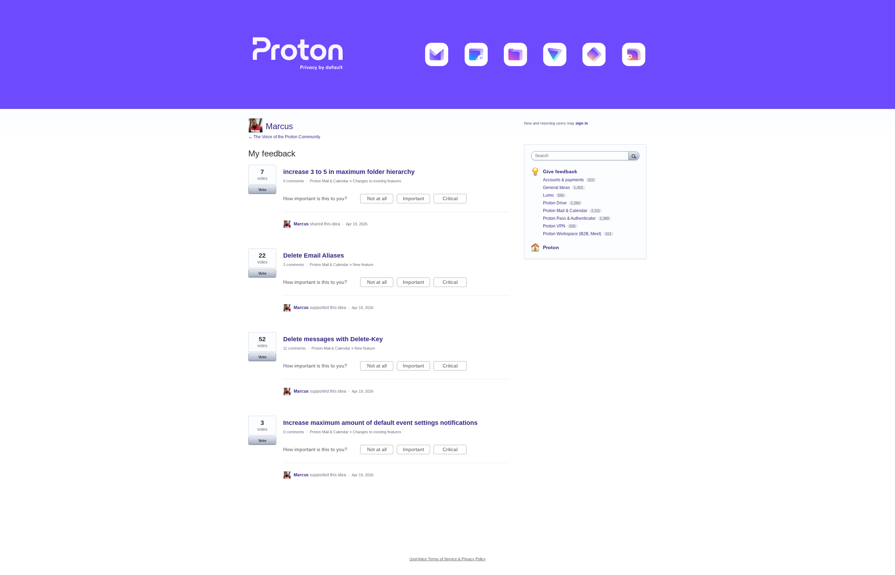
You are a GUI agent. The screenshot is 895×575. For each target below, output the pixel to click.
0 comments (293, 181)
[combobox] (582, 155)
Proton (551, 247)
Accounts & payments (564, 179)
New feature (363, 264)
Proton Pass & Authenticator (570, 218)
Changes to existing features (377, 181)
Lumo (549, 195)
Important (416, 199)
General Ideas (557, 187)
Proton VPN (554, 226)
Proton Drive (555, 203)
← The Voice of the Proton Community (284, 136)
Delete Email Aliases (313, 255)
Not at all (380, 199)
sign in (581, 123)
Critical (455, 199)
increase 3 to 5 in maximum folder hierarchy (349, 171)
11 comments (294, 348)
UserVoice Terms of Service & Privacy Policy (447, 559)
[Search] (633, 155)
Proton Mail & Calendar (329, 181)
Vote (262, 190)
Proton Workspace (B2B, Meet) (572, 233)
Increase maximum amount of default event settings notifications (380, 422)
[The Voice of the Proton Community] (447, 54)
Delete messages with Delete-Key (333, 339)
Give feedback (560, 171)
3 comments (293, 264)
